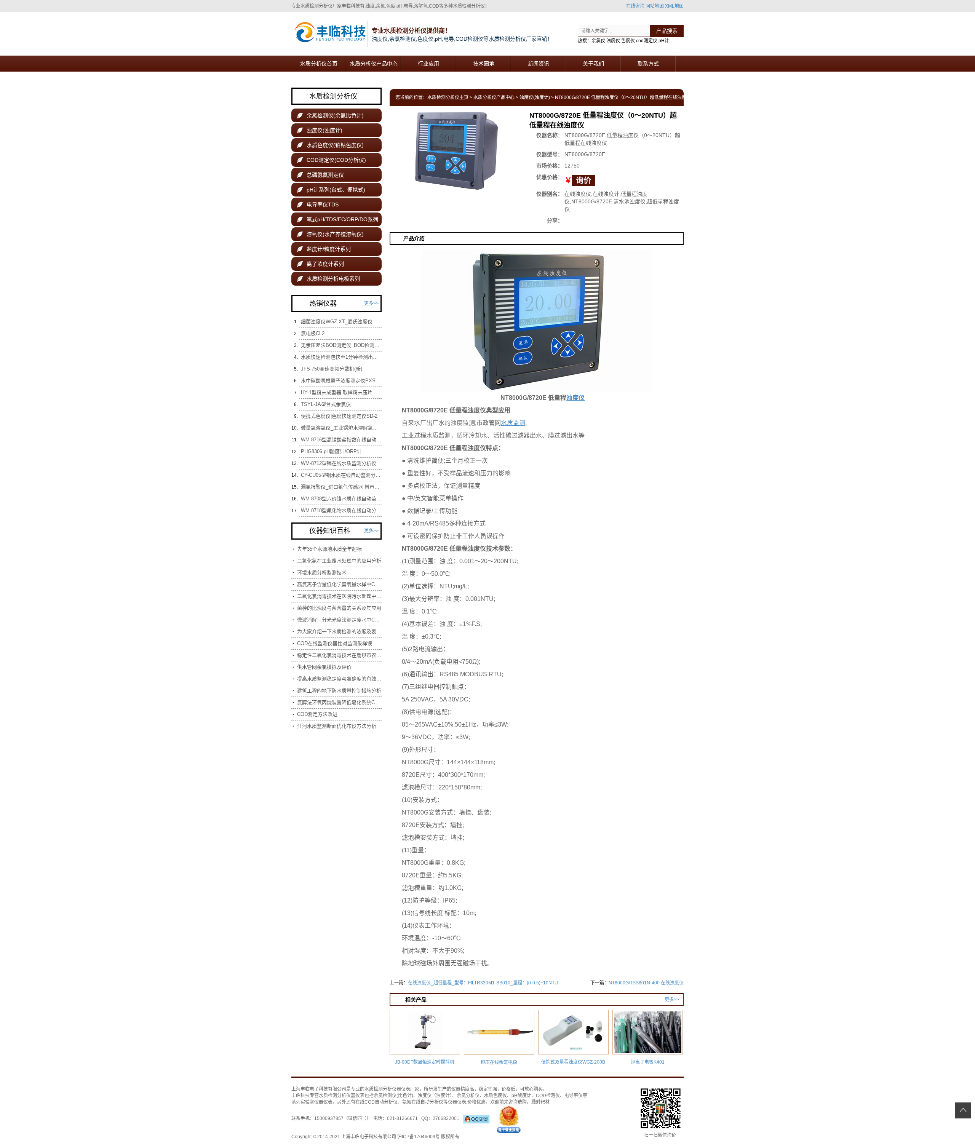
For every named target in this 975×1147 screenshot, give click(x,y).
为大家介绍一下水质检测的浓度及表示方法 (339, 631)
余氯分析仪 (468, 1095)
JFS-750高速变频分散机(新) (331, 369)
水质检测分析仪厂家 (321, 6)
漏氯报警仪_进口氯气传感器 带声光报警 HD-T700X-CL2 (341, 487)
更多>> (672, 999)
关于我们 (593, 64)
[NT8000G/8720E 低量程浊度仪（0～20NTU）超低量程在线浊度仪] (456, 150)
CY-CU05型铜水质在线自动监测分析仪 (341, 475)
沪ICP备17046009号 (418, 1136)
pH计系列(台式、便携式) (331, 190)
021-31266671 (402, 1118)
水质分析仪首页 (318, 64)
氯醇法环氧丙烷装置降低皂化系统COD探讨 (339, 702)
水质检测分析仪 (380, 1089)
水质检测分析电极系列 (328, 279)
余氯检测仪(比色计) (393, 1095)
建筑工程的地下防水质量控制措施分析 (339, 690)
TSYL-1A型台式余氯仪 (326, 404)
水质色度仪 (495, 1095)
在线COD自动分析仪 (376, 1102)
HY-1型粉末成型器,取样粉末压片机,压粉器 (341, 392)
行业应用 (428, 64)
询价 (583, 180)
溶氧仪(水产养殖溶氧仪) (330, 234)
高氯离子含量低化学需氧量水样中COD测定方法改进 (339, 584)
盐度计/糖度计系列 (324, 249)
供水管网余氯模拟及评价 (324, 667)
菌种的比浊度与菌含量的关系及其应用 (339, 608)
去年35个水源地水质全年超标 (329, 549)
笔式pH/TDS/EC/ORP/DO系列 (337, 219)
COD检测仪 (548, 1095)
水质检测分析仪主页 (447, 97)
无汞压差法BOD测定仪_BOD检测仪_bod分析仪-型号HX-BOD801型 (341, 345)
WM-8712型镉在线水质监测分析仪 (338, 463)
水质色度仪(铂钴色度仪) (330, 145)
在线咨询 (635, 6)
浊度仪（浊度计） (435, 1095)
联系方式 (648, 64)
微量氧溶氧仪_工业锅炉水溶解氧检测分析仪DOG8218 (341, 428)
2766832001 (448, 1118)
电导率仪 (573, 1095)
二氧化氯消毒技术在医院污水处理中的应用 (339, 596)
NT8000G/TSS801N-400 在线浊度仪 (646, 983)
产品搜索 (667, 31)
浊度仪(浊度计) (534, 97)
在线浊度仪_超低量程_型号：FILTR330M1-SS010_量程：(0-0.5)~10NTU (483, 983)
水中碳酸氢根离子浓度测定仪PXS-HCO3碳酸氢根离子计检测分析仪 (341, 380)
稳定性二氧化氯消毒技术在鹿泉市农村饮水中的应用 (339, 655)
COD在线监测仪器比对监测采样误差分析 (339, 643)
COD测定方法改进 (317, 714)
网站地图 (655, 6)
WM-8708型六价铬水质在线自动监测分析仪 (341, 499)
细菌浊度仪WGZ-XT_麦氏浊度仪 (336, 321)
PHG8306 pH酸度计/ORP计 (331, 451)
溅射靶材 (540, 1102)
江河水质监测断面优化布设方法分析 (336, 726)
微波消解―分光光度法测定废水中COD (339, 620)
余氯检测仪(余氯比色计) (330, 115)
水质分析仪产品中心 (374, 64)
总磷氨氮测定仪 (320, 175)
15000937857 (329, 1118)
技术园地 (483, 64)
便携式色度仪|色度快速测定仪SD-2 (339, 416)
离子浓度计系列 (320, 264)
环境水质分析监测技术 (322, 572)
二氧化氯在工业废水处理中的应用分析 (339, 561)
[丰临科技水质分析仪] (329, 33)
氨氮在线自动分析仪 (422, 1102)
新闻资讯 (538, 64)
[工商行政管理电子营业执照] (509, 1118)
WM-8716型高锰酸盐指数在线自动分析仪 (341, 440)
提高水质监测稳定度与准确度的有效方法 (339, 679)
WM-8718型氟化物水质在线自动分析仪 (341, 510)
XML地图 (674, 6)
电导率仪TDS (318, 204)
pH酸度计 (521, 1095)
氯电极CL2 (312, 333)
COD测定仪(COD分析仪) (331, 160)
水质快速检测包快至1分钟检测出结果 (341, 357)
